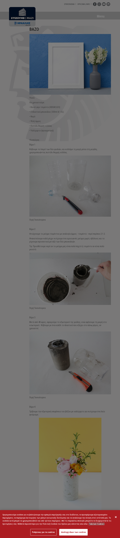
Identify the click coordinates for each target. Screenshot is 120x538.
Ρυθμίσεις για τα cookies (43, 532)
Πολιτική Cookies (96, 524)
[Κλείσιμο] (116, 517)
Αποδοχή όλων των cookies (73, 532)
